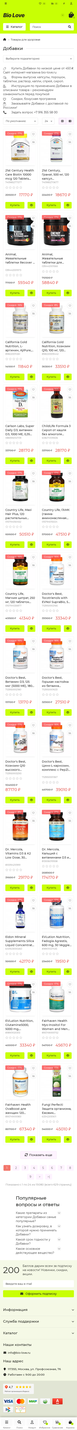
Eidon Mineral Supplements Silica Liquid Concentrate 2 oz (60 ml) (19, 941)
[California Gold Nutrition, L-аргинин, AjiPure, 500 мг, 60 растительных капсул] (20, 319)
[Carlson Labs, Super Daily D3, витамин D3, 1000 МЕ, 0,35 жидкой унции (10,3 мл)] (20, 403)
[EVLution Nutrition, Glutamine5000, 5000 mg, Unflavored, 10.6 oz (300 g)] (20, 998)
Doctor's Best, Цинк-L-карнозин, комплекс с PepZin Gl (56, 766)
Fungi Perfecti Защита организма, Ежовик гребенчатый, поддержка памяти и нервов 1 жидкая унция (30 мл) (56, 1109)
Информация (15, 1310)
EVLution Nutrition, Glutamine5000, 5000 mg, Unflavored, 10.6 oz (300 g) (19, 1025)
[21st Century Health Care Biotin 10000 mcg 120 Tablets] (20, 147)
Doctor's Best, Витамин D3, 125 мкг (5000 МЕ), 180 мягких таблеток (18, 682)
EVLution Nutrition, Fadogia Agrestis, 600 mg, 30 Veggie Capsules (56, 941)
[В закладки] (33, 134)
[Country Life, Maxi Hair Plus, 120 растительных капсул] (20, 487)
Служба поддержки (21, 1321)
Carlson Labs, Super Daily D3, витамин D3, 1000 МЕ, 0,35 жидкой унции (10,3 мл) (20, 430)
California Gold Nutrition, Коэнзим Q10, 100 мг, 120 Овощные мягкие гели (56, 346)
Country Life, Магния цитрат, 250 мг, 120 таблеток (20, 598)
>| (48, 1177)
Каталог (10, 1333)
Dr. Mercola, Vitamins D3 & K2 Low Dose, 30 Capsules (18, 853)
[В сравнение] (33, 142)
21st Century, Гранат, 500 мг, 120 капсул (55, 174)
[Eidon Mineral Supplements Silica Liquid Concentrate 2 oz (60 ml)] (20, 914)
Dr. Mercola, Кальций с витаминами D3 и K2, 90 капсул (55, 853)
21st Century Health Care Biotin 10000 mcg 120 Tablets (19, 174)
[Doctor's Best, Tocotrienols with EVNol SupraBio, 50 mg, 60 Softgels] (57, 571)
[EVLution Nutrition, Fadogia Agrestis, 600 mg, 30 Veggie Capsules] (57, 914)
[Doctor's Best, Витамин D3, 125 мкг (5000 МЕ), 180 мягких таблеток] (20, 654)
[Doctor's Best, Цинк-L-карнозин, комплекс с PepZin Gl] (57, 738)
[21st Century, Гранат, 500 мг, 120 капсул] (57, 147)
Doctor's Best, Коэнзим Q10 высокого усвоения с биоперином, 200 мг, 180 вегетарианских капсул (18, 766)
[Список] (70, 121)
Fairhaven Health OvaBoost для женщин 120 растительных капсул (18, 1109)
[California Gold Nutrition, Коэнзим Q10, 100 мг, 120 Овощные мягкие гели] (57, 319)
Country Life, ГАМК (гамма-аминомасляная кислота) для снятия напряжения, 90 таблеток (56, 514)
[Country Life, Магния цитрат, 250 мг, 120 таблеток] (20, 571)
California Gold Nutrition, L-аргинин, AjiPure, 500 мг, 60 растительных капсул (18, 346)
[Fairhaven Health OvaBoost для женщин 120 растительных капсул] (20, 1082)
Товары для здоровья (25, 39)
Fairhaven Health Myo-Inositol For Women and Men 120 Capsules (55, 1025)
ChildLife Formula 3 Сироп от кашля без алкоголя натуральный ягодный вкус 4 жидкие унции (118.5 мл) (56, 430)
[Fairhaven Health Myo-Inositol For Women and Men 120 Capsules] (57, 998)
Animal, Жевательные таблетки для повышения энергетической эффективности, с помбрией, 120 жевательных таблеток (55, 258)
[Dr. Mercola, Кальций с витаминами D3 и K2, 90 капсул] (57, 826)
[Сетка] (62, 121)
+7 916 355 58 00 (45, 112)
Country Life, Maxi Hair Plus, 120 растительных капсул (18, 514)
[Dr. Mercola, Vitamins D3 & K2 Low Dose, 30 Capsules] (20, 826)
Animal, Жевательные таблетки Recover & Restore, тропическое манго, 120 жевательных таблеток (20, 258)
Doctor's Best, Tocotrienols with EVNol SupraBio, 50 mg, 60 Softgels (56, 598)
